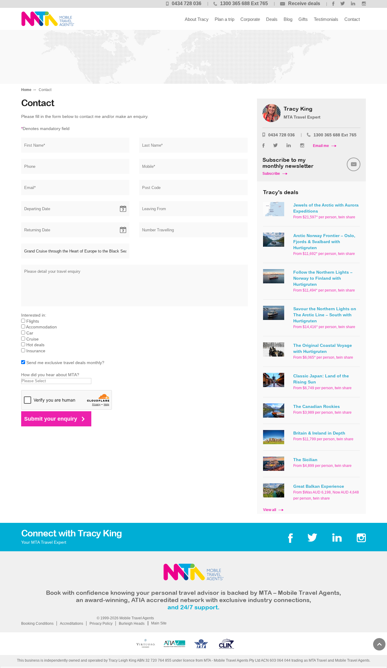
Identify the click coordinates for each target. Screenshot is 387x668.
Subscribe (271, 173)
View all (269, 510)
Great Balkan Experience (318, 486)
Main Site (159, 623)
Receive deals (304, 3)
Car (29, 333)
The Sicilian (305, 459)
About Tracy (197, 19)
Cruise (32, 339)
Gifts (303, 19)
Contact (352, 19)
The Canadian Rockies (316, 406)
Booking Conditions (37, 623)
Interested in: (33, 315)
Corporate (250, 19)
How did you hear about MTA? (50, 374)
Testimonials (326, 19)
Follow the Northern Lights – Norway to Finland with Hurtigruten (323, 278)
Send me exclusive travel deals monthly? (65, 362)
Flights (32, 321)
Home (26, 90)
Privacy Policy (100, 623)
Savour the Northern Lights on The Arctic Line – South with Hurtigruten (324, 314)
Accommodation (41, 326)
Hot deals (35, 344)
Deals (272, 19)
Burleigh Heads (132, 623)
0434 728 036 (186, 3)
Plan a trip (224, 19)
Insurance (35, 350)
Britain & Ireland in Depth (319, 433)
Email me (321, 146)
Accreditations (71, 623)
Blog (288, 19)
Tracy (47, 19)
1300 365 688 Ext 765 (244, 3)
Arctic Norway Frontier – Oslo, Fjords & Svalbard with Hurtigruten (324, 241)
